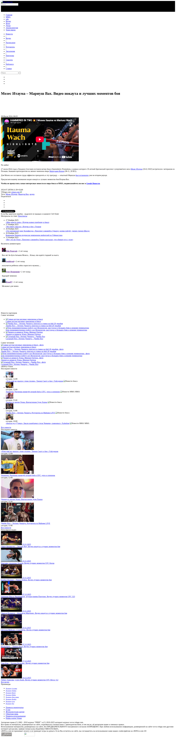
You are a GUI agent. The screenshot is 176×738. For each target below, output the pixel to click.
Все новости (6, 427)
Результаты (10, 47)
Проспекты (22, 216)
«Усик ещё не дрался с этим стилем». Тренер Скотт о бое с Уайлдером (34, 381)
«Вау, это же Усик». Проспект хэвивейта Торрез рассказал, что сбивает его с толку (39, 240)
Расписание (10, 43)
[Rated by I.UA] (29, 736)
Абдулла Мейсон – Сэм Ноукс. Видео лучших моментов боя (25, 630)
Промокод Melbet (11, 695)
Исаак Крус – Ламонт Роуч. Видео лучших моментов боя (24, 647)
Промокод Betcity (11, 693)
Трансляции (11, 30)
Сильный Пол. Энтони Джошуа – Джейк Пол (24, 339)
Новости (9, 34)
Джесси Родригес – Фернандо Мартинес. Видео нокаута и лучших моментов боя (34, 613)
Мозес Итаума (136, 169)
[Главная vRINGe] (7, 2)
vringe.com (15, 192)
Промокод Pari (10, 703)
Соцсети (9, 60)
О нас (8, 710)
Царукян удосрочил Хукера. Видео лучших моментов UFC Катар (27, 563)
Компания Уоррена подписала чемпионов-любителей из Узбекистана (34, 235)
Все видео (5, 682)
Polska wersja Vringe (14, 718)
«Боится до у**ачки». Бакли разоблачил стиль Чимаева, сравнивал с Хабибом (37, 423)
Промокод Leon (10, 701)
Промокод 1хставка (11, 688)
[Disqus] (88, 277)
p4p (7, 19)
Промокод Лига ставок (12, 697)
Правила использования (16, 716)
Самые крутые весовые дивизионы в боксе (23, 321)
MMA (8, 17)
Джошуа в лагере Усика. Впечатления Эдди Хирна (26, 402)
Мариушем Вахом (56, 171)
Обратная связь (12, 714)
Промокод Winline (11, 690)
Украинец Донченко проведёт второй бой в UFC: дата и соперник (33, 392)
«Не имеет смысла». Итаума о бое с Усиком (23, 227)
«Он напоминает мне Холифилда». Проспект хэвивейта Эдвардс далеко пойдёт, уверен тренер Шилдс (48, 231)
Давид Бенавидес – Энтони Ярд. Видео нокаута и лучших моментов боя (30, 546)
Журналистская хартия (15, 712)
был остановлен (82, 175)
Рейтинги (10, 64)
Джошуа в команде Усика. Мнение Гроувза (23, 334)
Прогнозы (10, 56)
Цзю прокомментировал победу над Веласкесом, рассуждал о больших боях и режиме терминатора (46, 330)
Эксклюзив (10, 51)
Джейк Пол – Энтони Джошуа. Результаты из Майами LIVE (30, 413)
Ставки (9, 69)
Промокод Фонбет (11, 699)
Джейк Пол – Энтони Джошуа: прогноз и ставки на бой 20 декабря (33, 326)
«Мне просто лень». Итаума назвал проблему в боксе (27, 222)
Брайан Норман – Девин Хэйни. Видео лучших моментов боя (26, 580)
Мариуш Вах (23, 194)
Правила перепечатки (15, 707)
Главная (9, 15)
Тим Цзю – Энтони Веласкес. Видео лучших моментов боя (25, 663)
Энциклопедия (12, 28)
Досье (8, 26)
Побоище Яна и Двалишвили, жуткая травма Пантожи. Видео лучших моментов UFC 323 (38, 597)
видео (32, 194)
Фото (8, 23)
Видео (8, 21)
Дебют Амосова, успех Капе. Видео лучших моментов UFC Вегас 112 (29, 680)
